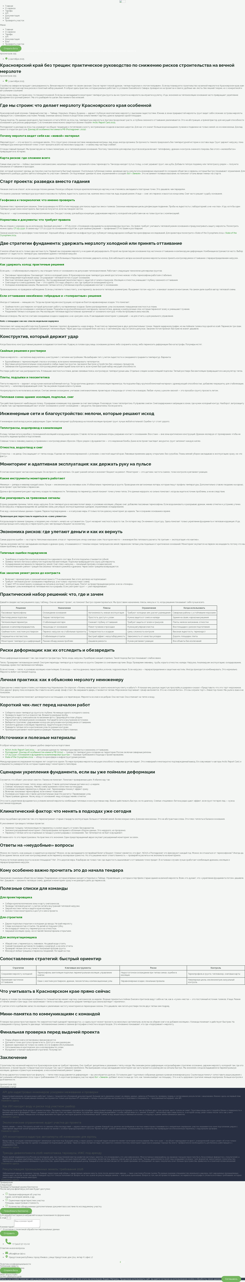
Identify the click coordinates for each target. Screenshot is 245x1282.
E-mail (3, 1218)
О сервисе (10, 8)
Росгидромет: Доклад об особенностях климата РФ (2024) (34, 752)
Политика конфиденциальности (15, 1264)
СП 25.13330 (19, 228)
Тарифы (9, 11)
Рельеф (41, 115)
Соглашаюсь (231, 1279)
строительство (189, 85)
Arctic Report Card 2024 (104, 122)
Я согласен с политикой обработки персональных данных (31, 1229)
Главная (9, 6)
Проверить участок (14, 20)
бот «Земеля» (134, 173)
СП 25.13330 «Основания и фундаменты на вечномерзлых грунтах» (37, 754)
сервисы (193, 171)
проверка (75, 1077)
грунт (199, 113)
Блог (7, 18)
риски (29, 421)
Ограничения (149, 608)
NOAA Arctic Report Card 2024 (19, 750)
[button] (122, 25)
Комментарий (7, 1227)
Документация (12, 15)
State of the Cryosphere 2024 (19, 757)
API (6, 13)
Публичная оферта (9, 1266)
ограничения (234, 171)
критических (176, 434)
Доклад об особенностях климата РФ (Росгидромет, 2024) (57, 129)
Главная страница (9, 51)
